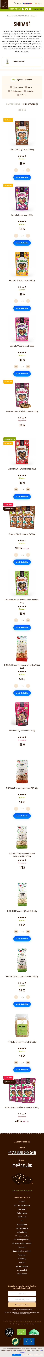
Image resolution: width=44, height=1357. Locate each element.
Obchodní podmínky (22, 1240)
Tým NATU (22, 1209)
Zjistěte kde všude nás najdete (22, 1190)
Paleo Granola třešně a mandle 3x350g (22, 1107)
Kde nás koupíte (22, 1266)
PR (22, 1221)
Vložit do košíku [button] (22, 177)
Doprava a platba (22, 1236)
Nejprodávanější (30, 104)
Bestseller (30, 91)
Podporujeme (22, 1224)
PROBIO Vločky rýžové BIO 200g (22, 1042)
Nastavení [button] (38, 1355)
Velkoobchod (22, 1232)
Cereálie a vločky (19, 61)
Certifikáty (22, 1259)
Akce (30, 87)
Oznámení (22, 1247)
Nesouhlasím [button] (27, 1355)
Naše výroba (22, 1213)
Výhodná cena (16, 91)
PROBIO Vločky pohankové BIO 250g (22, 976)
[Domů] (4, 4)
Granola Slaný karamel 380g (22, 150)
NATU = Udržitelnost (22, 1205)
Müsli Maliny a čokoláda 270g (22, 731)
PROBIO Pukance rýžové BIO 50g (22, 911)
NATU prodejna (22, 1228)
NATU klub (22, 1217)
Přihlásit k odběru (22, 1305)
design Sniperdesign (27, 1324)
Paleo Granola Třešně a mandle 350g (22, 411)
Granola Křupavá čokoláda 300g (22, 469)
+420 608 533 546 (22, 1152)
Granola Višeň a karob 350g (22, 346)
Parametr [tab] (28, 80)
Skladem (23, 95)
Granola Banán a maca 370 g (22, 280)
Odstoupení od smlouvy (22, 1251)
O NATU (22, 1202)
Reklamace (22, 1255)
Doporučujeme (18, 87)
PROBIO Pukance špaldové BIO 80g (22, 788)
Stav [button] (13, 80)
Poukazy (22, 1262)
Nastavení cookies (26, 1322)
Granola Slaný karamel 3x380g (22, 534)
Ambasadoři (22, 1270)
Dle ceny (22, 109)
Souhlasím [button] (17, 1355)
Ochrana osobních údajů (22, 1243)
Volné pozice (22, 1274)
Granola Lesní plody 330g (22, 215)
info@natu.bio (21, 1165)
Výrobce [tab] (20, 80)
